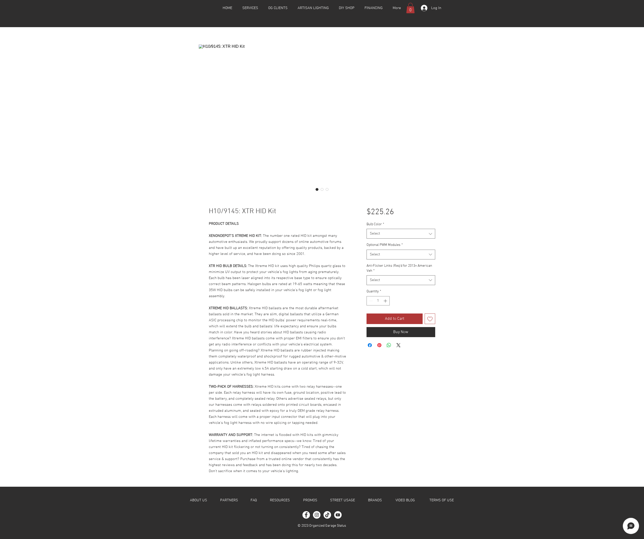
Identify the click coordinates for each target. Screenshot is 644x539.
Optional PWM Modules (385, 245)
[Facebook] (306, 515)
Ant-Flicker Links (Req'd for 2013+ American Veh (399, 268)
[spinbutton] (378, 300)
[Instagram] (316, 515)
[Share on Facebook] (370, 345)
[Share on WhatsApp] (389, 345)
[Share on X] (398, 345)
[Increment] (386, 300)
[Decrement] (370, 300)
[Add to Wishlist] (430, 318)
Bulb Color (375, 224)
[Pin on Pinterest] (379, 345)
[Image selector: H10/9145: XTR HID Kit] (316, 189)
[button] (410, 8)
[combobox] (401, 234)
